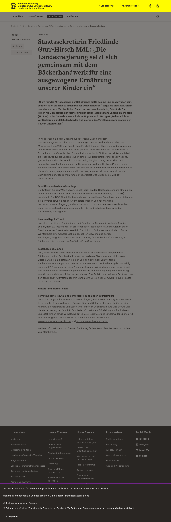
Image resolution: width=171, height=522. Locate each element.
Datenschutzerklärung (77, 495)
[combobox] (131, 6)
